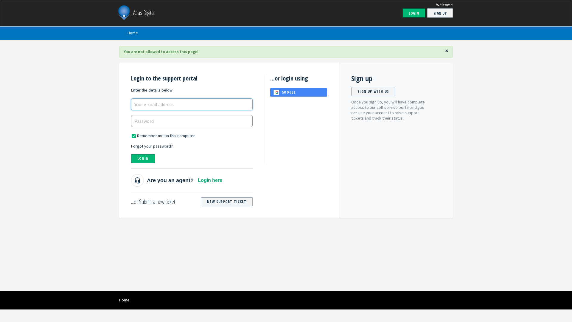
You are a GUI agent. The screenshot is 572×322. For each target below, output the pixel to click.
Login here (210, 180)
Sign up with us (373, 91)
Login (143, 158)
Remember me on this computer (166, 135)
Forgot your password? (152, 146)
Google (289, 92)
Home (133, 32)
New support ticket (226, 201)
